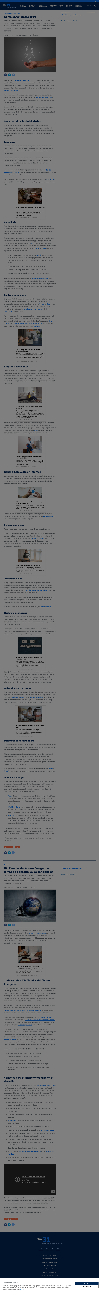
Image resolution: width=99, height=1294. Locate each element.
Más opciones (86, 1287)
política (22, 1289)
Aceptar (86, 1283)
